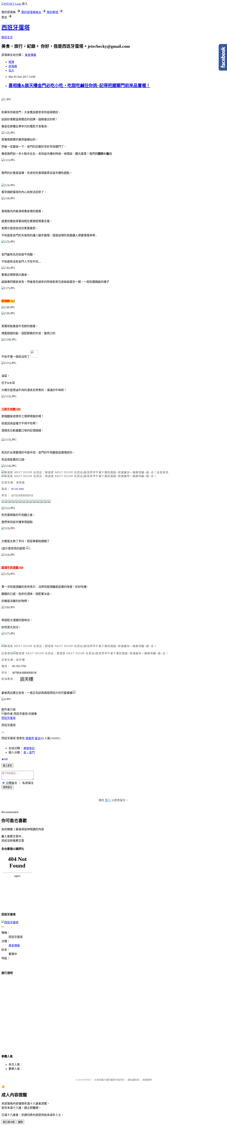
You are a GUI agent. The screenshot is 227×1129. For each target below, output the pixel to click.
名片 (11, 70)
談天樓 (26, 679)
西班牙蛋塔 (15, 27)
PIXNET (87, 1079)
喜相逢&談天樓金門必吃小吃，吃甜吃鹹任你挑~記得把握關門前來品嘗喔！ (79, 85)
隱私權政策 (133, 1079)
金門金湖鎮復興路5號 (22, 495)
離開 (20, 1122)
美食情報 (30, 54)
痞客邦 (30, 738)
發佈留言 (7, 787)
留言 (37, 738)
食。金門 (29, 752)
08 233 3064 (17, 489)
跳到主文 (7, 37)
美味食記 (29, 748)
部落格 (13, 66)
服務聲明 (147, 1079)
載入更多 (7, 765)
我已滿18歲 (9, 1122)
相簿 (11, 62)
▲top (4, 758)
